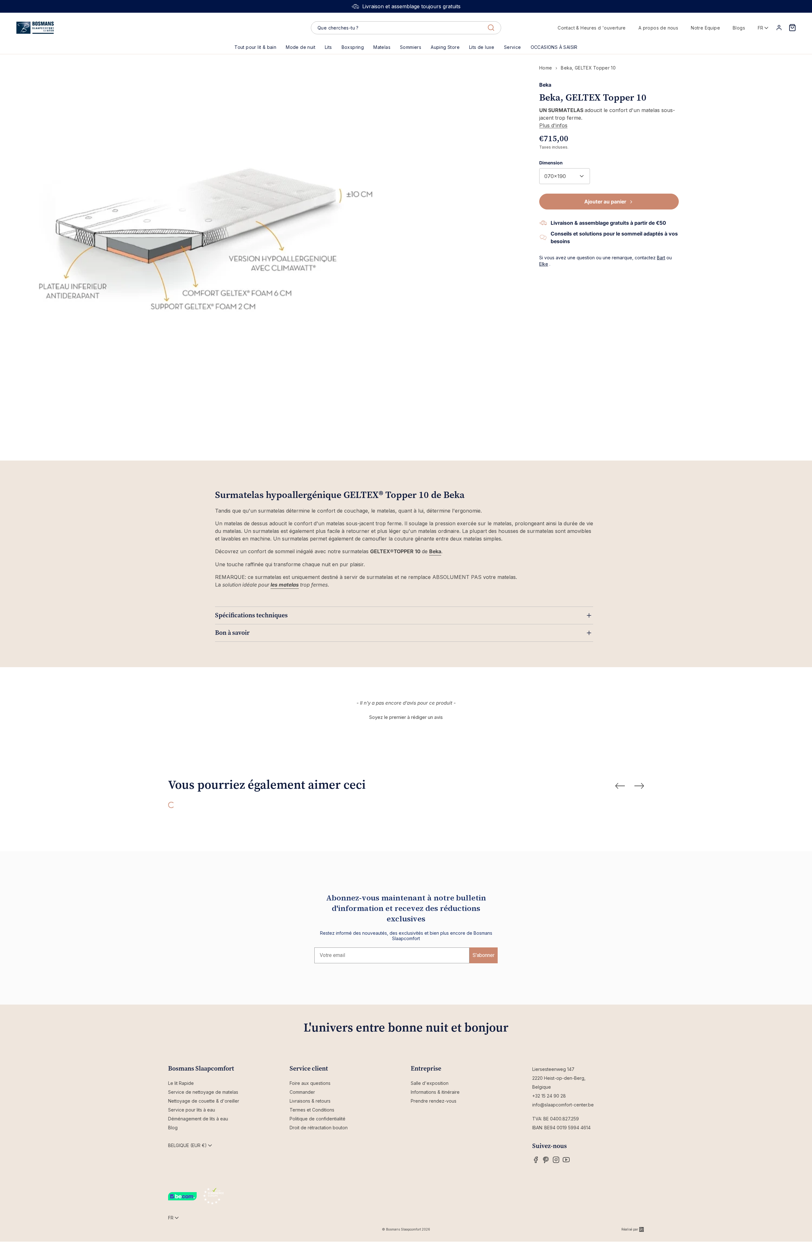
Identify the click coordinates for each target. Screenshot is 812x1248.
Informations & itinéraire (435, 1092)
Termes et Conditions (312, 1109)
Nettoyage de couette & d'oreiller (203, 1101)
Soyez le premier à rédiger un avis (406, 717)
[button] (328, 47)
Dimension (551, 162)
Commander (302, 1092)
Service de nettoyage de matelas (203, 1092)
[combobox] (406, 28)
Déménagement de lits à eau (198, 1118)
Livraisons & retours (310, 1101)
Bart (661, 257)
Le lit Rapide (181, 1083)
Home (545, 67)
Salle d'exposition (430, 1083)
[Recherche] (491, 27)
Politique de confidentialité (317, 1118)
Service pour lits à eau (191, 1109)
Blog (173, 1127)
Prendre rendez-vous (433, 1101)
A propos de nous (658, 27)
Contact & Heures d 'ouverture (592, 27)
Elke (543, 264)
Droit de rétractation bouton (319, 1127)
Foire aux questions (310, 1083)
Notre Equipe (705, 27)
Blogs (739, 27)
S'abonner (483, 955)
